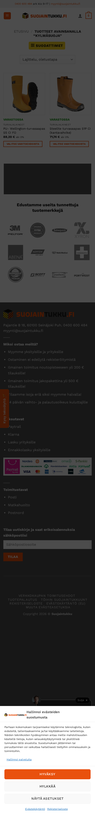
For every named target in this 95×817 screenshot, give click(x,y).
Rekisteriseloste (57, 809)
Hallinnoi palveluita (19, 759)
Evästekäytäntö (35, 809)
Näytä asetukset (47, 799)
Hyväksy (47, 774)
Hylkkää (47, 786)
